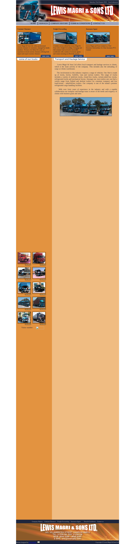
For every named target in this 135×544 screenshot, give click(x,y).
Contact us (100, 521)
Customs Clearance (50, 521)
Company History (37, 521)
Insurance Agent (76, 521)
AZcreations (32, 542)
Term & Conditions (90, 521)
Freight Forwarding (63, 521)
